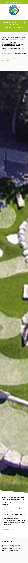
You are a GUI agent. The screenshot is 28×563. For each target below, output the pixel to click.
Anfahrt (20, 2)
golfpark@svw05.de (19, 1)
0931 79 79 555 (9, 1)
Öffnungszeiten (13, 2)
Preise (7, 2)
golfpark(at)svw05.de (7, 529)
